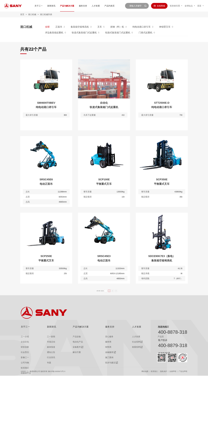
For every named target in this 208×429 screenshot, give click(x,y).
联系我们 (154, 371)
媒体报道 (51, 347)
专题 (49, 363)
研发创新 (25, 347)
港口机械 (32, 14)
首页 (22, 14)
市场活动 (51, 342)
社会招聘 (136, 342)
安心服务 (109, 337)
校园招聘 (136, 347)
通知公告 (51, 352)
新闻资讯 (51, 6)
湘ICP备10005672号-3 (56, 371)
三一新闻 (51, 337)
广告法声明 (183, 371)
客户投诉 (162, 340)
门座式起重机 (145, 32)
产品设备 (77, 337)
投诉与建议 (110, 363)
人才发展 (96, 6)
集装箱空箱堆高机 (80, 26)
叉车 (99, 26)
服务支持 (83, 6)
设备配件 (77, 347)
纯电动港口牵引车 (141, 26)
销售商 (108, 347)
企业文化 (25, 342)
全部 (47, 26)
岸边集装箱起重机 (54, 32)
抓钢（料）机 (117, 26)
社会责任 (25, 352)
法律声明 (172, 371)
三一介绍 (25, 337)
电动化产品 (78, 342)
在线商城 (161, 6)
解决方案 (77, 352)
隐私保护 (163, 371)
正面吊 (58, 26)
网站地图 (145, 371)
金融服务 (109, 352)
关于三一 (39, 6)
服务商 (108, 342)
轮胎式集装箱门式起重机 (117, 32)
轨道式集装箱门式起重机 (84, 32)
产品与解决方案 (67, 6)
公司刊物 (25, 363)
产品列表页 (109, 6)
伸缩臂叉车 (164, 26)
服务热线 (162, 326)
